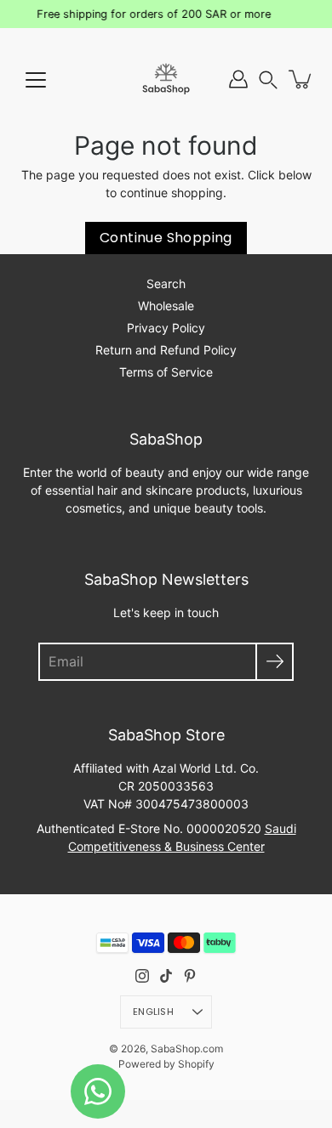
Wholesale (166, 305)
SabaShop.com (187, 1048)
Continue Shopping (166, 237)
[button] (268, 79)
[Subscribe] (274, 662)
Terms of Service (166, 372)
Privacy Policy (166, 327)
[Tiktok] (166, 976)
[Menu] (35, 80)
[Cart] (301, 79)
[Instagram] (142, 976)
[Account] (238, 79)
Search (166, 283)
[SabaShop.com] (166, 79)
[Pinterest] (189, 976)
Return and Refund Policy (166, 350)
